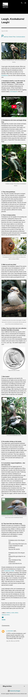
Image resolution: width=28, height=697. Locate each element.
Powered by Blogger (15, 691)
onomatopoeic (14, 91)
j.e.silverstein (9, 631)
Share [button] (3, 619)
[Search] (22, 3)
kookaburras (4, 75)
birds (16, 612)
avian (12, 612)
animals (8, 612)
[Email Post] (3, 617)
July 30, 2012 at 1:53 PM (12, 641)
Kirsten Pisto (6, 614)
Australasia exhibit (9, 570)
